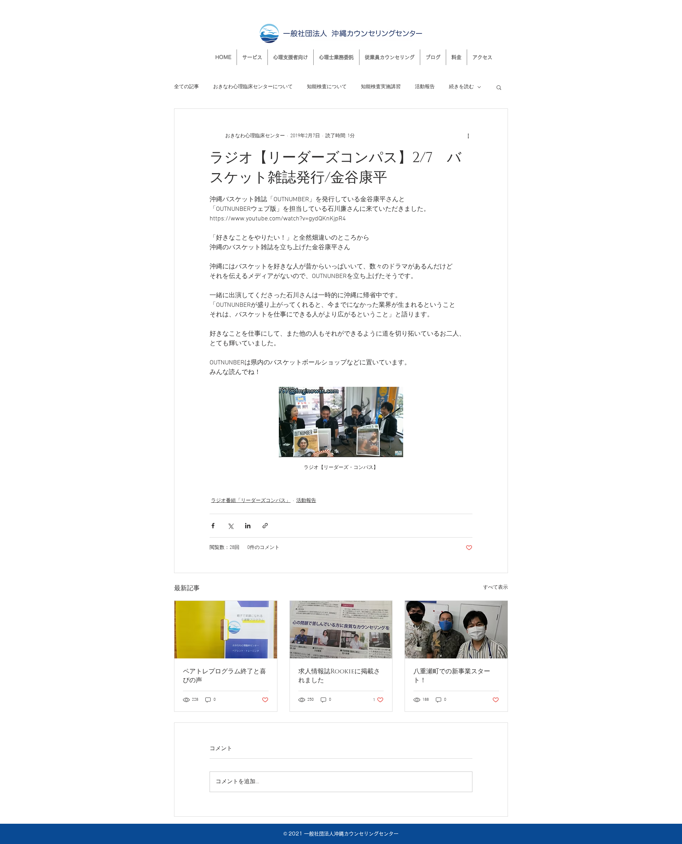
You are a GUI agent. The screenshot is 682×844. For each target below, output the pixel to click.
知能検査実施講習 (381, 87)
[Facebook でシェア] (213, 525)
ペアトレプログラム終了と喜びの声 (224, 676)
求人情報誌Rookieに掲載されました (339, 676)
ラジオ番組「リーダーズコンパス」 (251, 501)
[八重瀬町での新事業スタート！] (456, 629)
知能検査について (327, 87)
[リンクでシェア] (265, 525)
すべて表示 (495, 587)
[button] (499, 87)
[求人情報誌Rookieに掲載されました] (341, 629)
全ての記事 (186, 87)
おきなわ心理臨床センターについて (253, 87)
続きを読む (461, 87)
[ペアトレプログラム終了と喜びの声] (225, 629)
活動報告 (425, 87)
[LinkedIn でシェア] (247, 525)
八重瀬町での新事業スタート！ (451, 676)
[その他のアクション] (468, 136)
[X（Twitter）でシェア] (230, 525)
